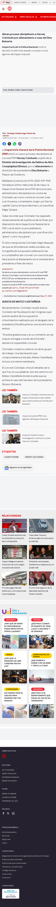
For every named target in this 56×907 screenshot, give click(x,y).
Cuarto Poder (11, 457)
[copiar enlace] (20, 144)
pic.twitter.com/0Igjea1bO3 (14, 291)
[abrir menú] (4, 9)
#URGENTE (7, 269)
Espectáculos (9, 774)
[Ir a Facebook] (4, 813)
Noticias (6, 836)
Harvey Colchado (34, 457)
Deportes (6, 839)
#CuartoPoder (32, 288)
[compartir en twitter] (9, 144)
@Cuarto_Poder (17, 288)
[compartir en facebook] (4, 144)
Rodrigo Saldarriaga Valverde (21, 133)
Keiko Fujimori (20, 2)
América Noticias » (10, 138)
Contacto (6, 878)
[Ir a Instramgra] (14, 813)
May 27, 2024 (46, 296)
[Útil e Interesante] (28, 611)
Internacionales (10, 777)
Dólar (44, 2)
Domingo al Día (10, 801)
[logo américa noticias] (10, 8)
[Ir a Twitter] (9, 813)
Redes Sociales (9, 781)
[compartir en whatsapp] (15, 144)
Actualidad (8, 770)
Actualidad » (24, 138)
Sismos (34, 2)
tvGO (4, 843)
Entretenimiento (9, 832)
